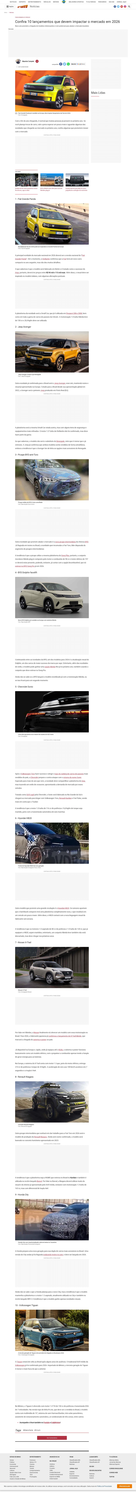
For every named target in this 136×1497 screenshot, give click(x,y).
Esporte (22, 2)
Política (12, 1462)
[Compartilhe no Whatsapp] (68, 64)
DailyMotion (55, 1422)
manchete (28, 1430)
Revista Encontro (95, 1470)
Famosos (32, 1460)
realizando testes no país (53, 1254)
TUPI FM (111, 1477)
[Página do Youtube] (122, 7)
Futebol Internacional (56, 1474)
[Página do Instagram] (125, 7)
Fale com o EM (14, 1477)
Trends (32, 1468)
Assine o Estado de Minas (17, 1479)
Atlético (52, 1466)
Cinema (32, 1464)
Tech (31, 1475)
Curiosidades (73, 1478)
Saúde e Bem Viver (15, 1472)
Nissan (36, 1032)
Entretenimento (34, 2)
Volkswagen (20, 1365)
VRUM (71, 1457)
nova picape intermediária (65, 542)
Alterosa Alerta (113, 1460)
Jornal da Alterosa (115, 1462)
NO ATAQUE (53, 1461)
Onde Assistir (54, 1479)
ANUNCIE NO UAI (54, 1457)
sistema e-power (39, 1039)
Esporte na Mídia (55, 1476)
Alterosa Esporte (114, 1464)
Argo (17, 272)
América (52, 1464)
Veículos (47, 2)
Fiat (64, 259)
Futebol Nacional (55, 1472)
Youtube (47, 1422)
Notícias (13, 2)
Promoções (33, 1477)
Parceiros (102, 2)
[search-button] (129, 7)
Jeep (43, 390)
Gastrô (91, 1478)
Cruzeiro (52, 1468)
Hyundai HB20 (63, 908)
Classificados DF (74, 1462)
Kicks (61, 1049)
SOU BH (91, 1466)
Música (32, 1466)
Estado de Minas (15, 1457)
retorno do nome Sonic (72, 777)
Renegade (60, 441)
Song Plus (65, 555)
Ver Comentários (52, 1438)
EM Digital (13, 1475)
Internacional (14, 1466)
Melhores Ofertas (76, 2)
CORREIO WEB (113, 1472)
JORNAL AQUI (121, 2)
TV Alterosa (91, 2)
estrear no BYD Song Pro (25, 566)
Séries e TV (33, 1462)
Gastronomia (34, 1472)
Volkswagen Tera (28, 774)
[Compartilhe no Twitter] (64, 64)
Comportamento (35, 1470)
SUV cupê (30, 794)
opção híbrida (50, 666)
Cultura (12, 1470)
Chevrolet (34, 777)
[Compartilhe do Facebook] (60, 64)
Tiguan (19, 1361)
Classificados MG (74, 1460)
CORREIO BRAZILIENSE (116, 1468)
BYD (86, 542)
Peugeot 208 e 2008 (74, 313)
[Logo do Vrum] (22, 7)
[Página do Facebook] (115, 7)
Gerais (12, 1460)
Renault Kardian (65, 798)
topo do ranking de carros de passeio (69, 774)
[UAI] (63, 2)
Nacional (12, 1468)
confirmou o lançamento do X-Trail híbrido (65, 1036)
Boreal (39, 1181)
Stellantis (46, 259)
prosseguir (124, 1486)
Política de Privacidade (104, 1486)
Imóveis (56, 2)
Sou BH (111, 2)
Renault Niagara (40, 1137)
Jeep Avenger (59, 383)
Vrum (38, 1430)
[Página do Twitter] (118, 7)
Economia (13, 1464)
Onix (83, 781)
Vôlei (51, 1470)
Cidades (71, 1472)
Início (5, 12)
